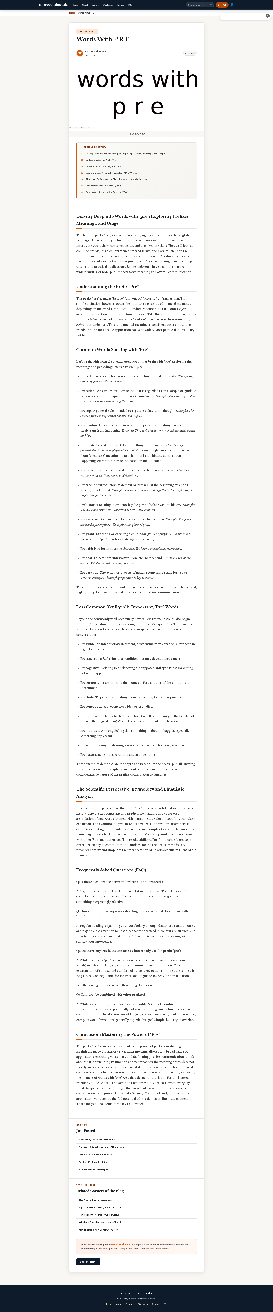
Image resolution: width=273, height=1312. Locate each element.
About (85, 5)
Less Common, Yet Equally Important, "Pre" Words (111, 173)
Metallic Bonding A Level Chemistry (98, 1229)
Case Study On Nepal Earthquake (97, 1139)
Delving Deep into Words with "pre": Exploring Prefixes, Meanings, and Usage (125, 153)
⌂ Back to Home (88, 1261)
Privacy (120, 5)
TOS (130, 5)
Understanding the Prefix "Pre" (102, 160)
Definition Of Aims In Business (95, 1154)
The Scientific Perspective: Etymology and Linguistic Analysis (116, 179)
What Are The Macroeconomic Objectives (102, 1222)
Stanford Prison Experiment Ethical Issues (102, 1147)
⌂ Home (222, 4)
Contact (95, 5)
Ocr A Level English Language (95, 1199)
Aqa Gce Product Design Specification (100, 1207)
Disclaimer (108, 5)
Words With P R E (120, 1244)
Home (75, 5)
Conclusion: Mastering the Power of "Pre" (107, 192)
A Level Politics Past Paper (93, 1169)
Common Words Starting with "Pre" (104, 166)
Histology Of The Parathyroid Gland (99, 1214)
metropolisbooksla (53, 4)
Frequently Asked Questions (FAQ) (103, 185)
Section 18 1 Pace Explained (94, 1162)
